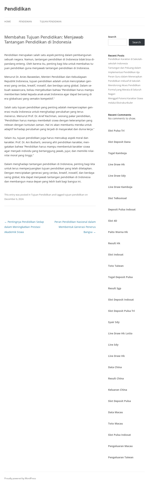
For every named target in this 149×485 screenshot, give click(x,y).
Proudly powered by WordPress (20, 478)
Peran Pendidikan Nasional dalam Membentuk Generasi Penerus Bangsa (75, 227)
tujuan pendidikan (74, 194)
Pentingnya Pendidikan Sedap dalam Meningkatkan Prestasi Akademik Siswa (24, 227)
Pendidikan (17, 8)
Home (7, 21)
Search (112, 36)
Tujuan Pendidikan (50, 21)
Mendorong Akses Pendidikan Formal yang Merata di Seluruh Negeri (124, 90)
